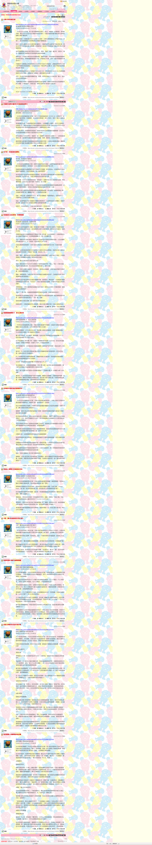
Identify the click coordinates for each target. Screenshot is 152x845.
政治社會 (9, 9)
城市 (5, 9)
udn (2, 9)
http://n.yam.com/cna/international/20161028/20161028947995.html (35, 474)
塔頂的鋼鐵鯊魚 (26, 5)
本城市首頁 (6, 11)
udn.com (65, 841)
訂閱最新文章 (28, 7)
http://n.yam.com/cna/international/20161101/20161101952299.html (35, 317)
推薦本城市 (15, 7)
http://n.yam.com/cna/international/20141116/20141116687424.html (35, 629)
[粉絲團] (33, 843)
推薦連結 (40, 11)
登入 (108, 843)
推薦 (63, 21)
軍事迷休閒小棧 (13, 4)
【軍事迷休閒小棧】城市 (21, 9)
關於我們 (10, 841)
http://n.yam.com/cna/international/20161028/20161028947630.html (35, 523)
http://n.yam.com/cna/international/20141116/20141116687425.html (35, 565)
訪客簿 (53, 11)
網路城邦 (64, 1)
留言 (5, 38)
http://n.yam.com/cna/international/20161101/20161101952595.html (35, 220)
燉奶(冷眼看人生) (34, 5)
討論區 (14, 11)
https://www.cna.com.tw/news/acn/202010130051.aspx (31, 109)
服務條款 (21, 841)
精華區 (20, 11)
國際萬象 (13, 9)
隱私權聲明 (33, 841)
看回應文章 (47, 16)
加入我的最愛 (22, 7)
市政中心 (61, 11)
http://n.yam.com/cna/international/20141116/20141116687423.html (35, 739)
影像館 (33, 11)
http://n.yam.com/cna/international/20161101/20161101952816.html (35, 156)
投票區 (26, 11)
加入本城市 (9, 7)
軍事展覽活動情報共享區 (13, 15)
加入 (111, 843)
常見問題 (16, 841)
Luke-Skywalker (13, 5)
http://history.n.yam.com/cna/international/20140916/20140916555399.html (37, 24)
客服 (38, 841)
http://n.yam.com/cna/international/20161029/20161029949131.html (35, 393)
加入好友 (9, 38)
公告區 (47, 11)
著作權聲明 (26, 841)
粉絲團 (35, 843)
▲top (65, 838)
